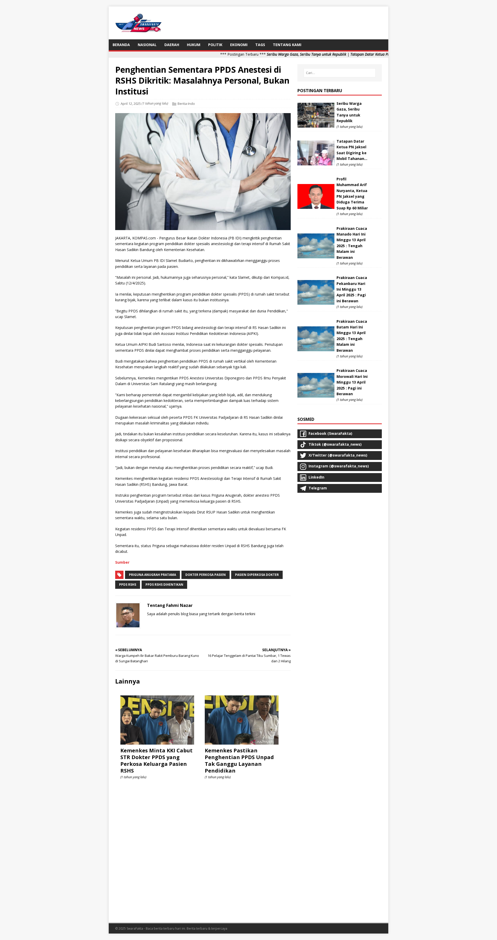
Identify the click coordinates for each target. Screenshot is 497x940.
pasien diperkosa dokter (257, 574)
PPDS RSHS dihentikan (164, 584)
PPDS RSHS (127, 584)
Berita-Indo (186, 103)
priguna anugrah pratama (152, 574)
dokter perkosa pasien (205, 574)
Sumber (122, 562)
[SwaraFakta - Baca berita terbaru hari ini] (138, 29)
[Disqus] (203, 850)
